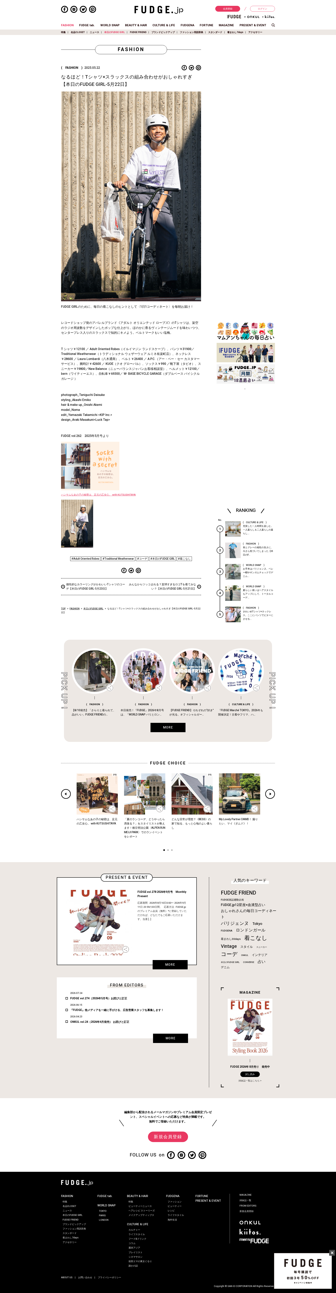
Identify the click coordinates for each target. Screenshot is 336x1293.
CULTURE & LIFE (163, 25)
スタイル (246, 946)
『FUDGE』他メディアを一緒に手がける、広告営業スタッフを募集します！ (117, 1010)
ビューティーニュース (140, 1206)
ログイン (262, 8)
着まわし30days (231, 939)
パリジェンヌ (235, 923)
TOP (63, 608)
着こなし (255, 938)
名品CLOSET (78, 32)
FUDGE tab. (87, 25)
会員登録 (227, 8)
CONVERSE (248, 962)
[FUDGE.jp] (159, 9)
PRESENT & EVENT (253, 25)
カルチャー (134, 1230)
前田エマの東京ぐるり (140, 1261)
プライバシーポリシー (109, 1277)
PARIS (102, 1215)
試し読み (250, 1074)
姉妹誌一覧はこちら (249, 1080)
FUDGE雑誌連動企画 (232, 900)
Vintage (229, 946)
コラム (132, 1243)
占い (261, 962)
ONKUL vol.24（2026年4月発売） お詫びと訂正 (99, 1022)
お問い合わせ (85, 1277)
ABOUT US (67, 1277)
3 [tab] (172, 850)
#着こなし (184, 559)
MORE (170, 964)
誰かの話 (133, 1266)
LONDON (103, 1220)
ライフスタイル (137, 1234)
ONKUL (244, 955)
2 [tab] (168, 850)
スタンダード (215, 32)
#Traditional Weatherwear (118, 559)
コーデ (229, 954)
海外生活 (172, 1220)
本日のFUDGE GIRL (114, 32)
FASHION (67, 25)
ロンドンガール (251, 930)
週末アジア (134, 1247)
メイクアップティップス (141, 1215)
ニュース (94, 32)
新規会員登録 (168, 1137)
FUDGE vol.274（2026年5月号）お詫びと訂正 (98, 998)
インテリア (259, 955)
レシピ (171, 1210)
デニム (225, 967)
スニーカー (261, 947)
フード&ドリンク (137, 1239)
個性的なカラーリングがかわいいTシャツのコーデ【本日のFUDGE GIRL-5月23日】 (95, 586)
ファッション (175, 1201)
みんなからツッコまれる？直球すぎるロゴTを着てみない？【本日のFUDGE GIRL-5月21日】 (162, 586)
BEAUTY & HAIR (136, 25)
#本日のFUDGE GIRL (162, 559)
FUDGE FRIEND (138, 32)
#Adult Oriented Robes (85, 559)
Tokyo (257, 923)
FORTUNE (206, 25)
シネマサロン (136, 1257)
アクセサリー (255, 32)
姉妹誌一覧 (245, 1200)
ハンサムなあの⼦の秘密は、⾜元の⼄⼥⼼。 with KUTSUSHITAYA (98, 495)
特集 (63, 32)
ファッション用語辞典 (191, 32)
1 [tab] (164, 850)
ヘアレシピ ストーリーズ (142, 1210)
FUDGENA (187, 25)
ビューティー (175, 1206)
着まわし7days (235, 32)
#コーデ (142, 559)
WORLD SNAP (110, 25)
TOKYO (103, 1211)
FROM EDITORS (248, 1206)
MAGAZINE (226, 25)
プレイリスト (136, 1252)
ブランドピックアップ (163, 32)
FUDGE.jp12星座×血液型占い (243, 905)
